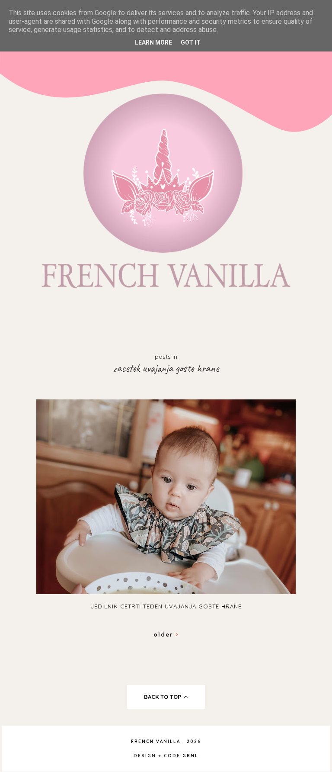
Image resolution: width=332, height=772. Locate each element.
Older (164, 634)
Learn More (153, 42)
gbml (190, 756)
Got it (191, 42)
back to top (163, 696)
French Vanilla (155, 741)
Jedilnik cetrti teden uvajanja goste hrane (166, 606)
